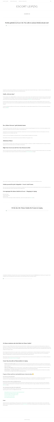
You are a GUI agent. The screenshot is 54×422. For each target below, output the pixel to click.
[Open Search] (50, 1)
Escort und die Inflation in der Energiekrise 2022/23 (11, 394)
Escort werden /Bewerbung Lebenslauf (9, 397)
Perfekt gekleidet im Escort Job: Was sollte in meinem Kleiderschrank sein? (27, 23)
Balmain (7, 107)
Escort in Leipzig (5, 1)
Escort (31, 197)
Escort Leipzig (27, 6)
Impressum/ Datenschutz (23, 1)
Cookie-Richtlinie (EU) (13, 1)
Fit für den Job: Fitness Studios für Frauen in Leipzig (27, 208)
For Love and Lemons (29, 151)
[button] (27, 194)
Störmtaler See (30, 99)
